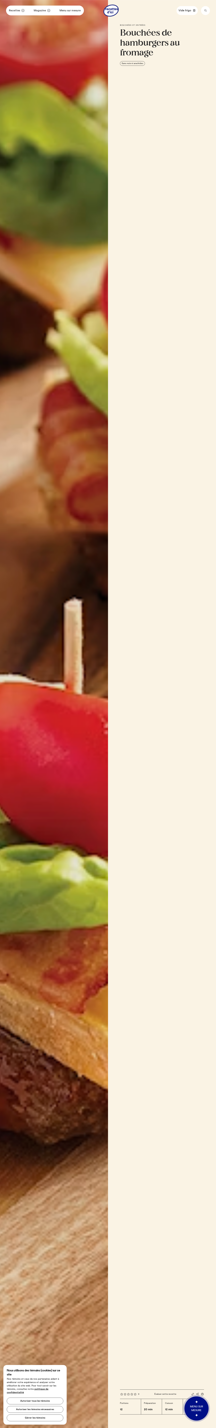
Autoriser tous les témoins (35, 1401)
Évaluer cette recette (165, 1394)
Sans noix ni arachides (132, 63)
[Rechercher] (205, 10)
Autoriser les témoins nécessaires (35, 1409)
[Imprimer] (202, 1394)
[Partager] (197, 1394)
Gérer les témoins (35, 1418)
